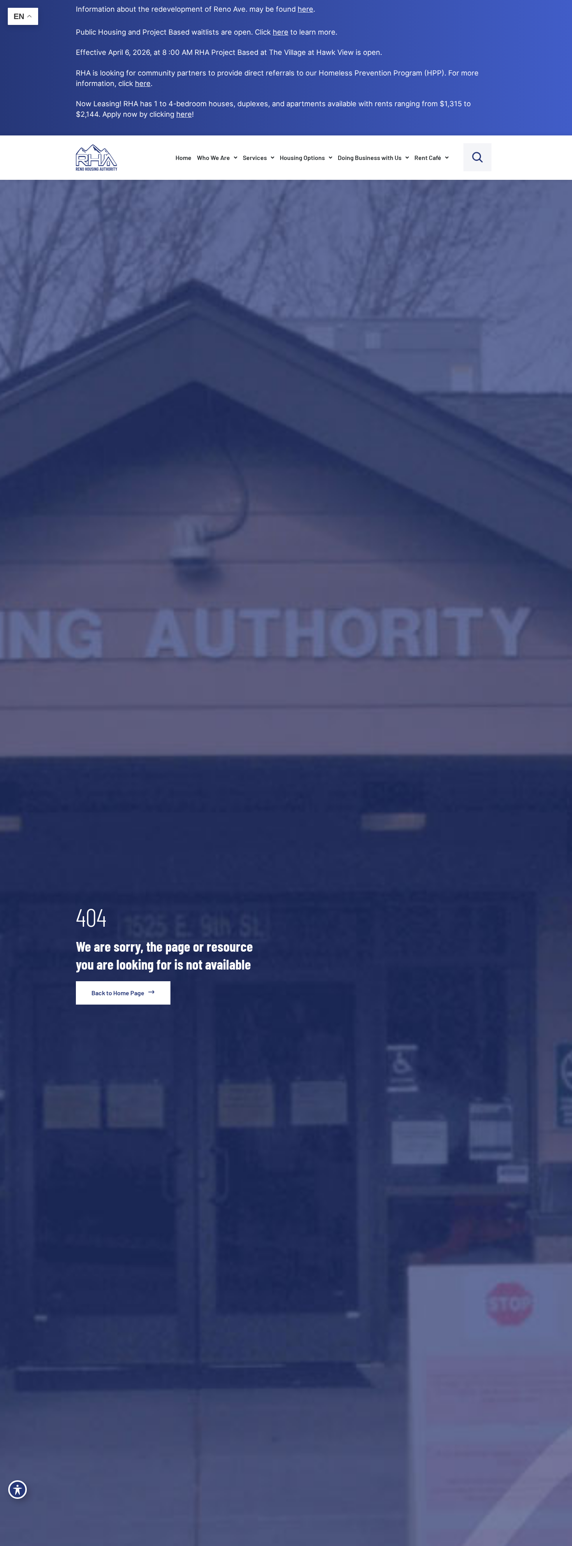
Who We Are (213, 157)
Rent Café (427, 157)
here (143, 83)
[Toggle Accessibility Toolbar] (17, 1489)
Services (255, 157)
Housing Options (302, 157)
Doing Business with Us (370, 157)
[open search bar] (477, 157)
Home (183, 157)
